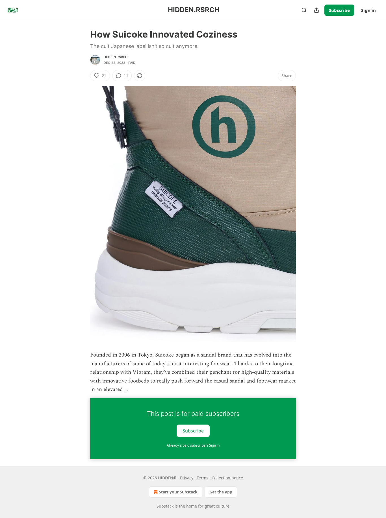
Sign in (368, 10)
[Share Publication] (316, 10)
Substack (165, 506)
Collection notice (227, 477)
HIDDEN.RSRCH (115, 57)
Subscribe (339, 10)
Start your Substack (178, 492)
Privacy (186, 477)
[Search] (304, 10)
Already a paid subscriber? (193, 445)
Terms (202, 477)
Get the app (220, 492)
